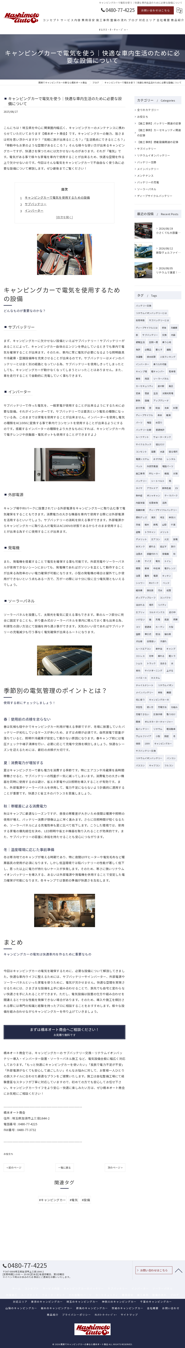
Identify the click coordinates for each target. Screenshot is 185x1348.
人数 (138, 561)
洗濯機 (139, 356)
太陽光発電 (167, 393)
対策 (175, 473)
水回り (159, 422)
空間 (138, 634)
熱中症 (139, 495)
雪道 (147, 393)
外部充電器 (152, 466)
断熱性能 (166, 488)
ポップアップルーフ (146, 597)
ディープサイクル (144, 415)
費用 (138, 378)
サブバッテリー (35, 204)
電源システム (142, 458)
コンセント (141, 451)
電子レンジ (169, 568)
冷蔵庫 (174, 327)
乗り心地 (166, 342)
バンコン (171, 758)
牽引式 (148, 634)
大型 (171, 626)
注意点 (139, 553)
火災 (166, 539)
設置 (153, 451)
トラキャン (150, 531)
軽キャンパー (157, 371)
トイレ (167, 561)
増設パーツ (167, 466)
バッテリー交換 (146, 162)
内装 (173, 334)
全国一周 (153, 342)
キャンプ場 (141, 371)
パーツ (139, 422)
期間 (169, 692)
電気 (158, 561)
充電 (158, 619)
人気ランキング (167, 356)
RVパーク (153, 582)
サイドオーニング (153, 670)
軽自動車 (171, 728)
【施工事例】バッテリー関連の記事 (159, 123)
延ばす (163, 546)
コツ (138, 626)
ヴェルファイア (143, 736)
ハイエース (141, 677)
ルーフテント (142, 436)
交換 (164, 334)
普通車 (148, 626)
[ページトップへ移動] (178, 1270)
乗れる (161, 655)
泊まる (163, 663)
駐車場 (172, 371)
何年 (151, 655)
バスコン (140, 765)
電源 (155, 575)
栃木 (147, 524)
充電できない (142, 714)
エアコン (155, 539)
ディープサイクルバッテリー (155, 196)
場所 (151, 604)
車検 (160, 692)
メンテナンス (145, 175)
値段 (138, 743)
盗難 (138, 531)
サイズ (148, 561)
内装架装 (140, 502)
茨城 (138, 524)
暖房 (168, 415)
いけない (140, 619)
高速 (166, 619)
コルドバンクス (157, 612)
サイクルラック (143, 444)
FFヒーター (154, 473)
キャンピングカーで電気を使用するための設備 (57, 197)
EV (176, 488)
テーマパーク (171, 495)
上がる (170, 670)
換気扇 (150, 590)
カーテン (160, 626)
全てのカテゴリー (148, 110)
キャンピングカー (163, 743)
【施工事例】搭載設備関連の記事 (157, 142)
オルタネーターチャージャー (159, 721)
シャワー (140, 582)
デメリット (141, 539)
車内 (138, 670)
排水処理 (151, 356)
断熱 (138, 400)
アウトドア (152, 488)
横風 (166, 473)
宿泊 (158, 634)
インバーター (34, 210)
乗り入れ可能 (160, 364)
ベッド (166, 582)
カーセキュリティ (144, 385)
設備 (147, 400)
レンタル (171, 458)
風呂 (171, 385)
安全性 (139, 707)
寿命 (160, 415)
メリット (164, 531)
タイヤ (139, 488)
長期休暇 (140, 509)
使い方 (150, 707)
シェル (139, 663)
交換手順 (157, 714)
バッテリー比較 (143, 429)
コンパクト (165, 597)
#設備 (86, 1200)
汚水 (160, 590)
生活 (155, 393)
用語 (147, 378)
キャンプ (170, 648)
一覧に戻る (64, 1167)
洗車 (166, 407)
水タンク (140, 546)
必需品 (148, 349)
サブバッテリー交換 (146, 750)
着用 (147, 575)
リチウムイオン (165, 685)
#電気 (74, 1200)
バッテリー (141, 480)
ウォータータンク (162, 436)
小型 (158, 736)
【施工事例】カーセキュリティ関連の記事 (159, 132)
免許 (138, 349)
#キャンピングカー (52, 1200)
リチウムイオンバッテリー (153, 155)
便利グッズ (141, 517)
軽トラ (172, 655)
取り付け (171, 714)
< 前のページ (14, 1167)
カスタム (155, 677)
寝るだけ (160, 444)
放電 (175, 539)
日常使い (151, 641)
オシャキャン (153, 495)
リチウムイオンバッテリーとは (151, 313)
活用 (164, 502)
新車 (147, 568)
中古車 (156, 568)
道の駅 (161, 385)
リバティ (162, 604)
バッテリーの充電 (148, 182)
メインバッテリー (148, 169)
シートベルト (157, 480)
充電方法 (162, 707)
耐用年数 (140, 320)
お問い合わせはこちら (155, 10)
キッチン (166, 575)
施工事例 (140, 473)
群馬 (155, 524)
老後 (164, 327)
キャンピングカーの (159, 699)
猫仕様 (167, 634)
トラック (151, 663)
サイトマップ (129, 1314)
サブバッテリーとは (159, 320)
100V (147, 743)
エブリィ (140, 612)
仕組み (174, 707)
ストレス (140, 655)
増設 (149, 422)
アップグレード (161, 400)
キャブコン (154, 765)
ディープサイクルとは (147, 327)
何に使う (140, 699)
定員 (138, 393)
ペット (139, 466)
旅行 (173, 546)
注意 (138, 575)
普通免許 (160, 429)
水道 (162, 451)
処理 (169, 590)
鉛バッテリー (142, 728)
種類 (138, 568)
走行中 (172, 612)
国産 (166, 736)
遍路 (169, 349)
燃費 (175, 619)
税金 (158, 407)
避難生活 (140, 342)
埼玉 (162, 517)
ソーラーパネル (146, 189)
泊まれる (140, 604)
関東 (138, 721)
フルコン (168, 765)
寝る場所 (173, 451)
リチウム (157, 728)
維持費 (139, 590)
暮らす (159, 349)
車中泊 (159, 648)
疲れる (152, 546)
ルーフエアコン (143, 648)
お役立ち (8, 1154)
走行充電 (140, 407)
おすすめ (157, 458)
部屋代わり (152, 553)
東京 (153, 517)
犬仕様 (139, 641)
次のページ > (115, 1167)
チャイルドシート (145, 685)
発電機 (165, 553)
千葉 (173, 524)
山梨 (164, 524)
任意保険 (153, 502)
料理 (175, 407)
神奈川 (172, 517)
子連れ (163, 641)
